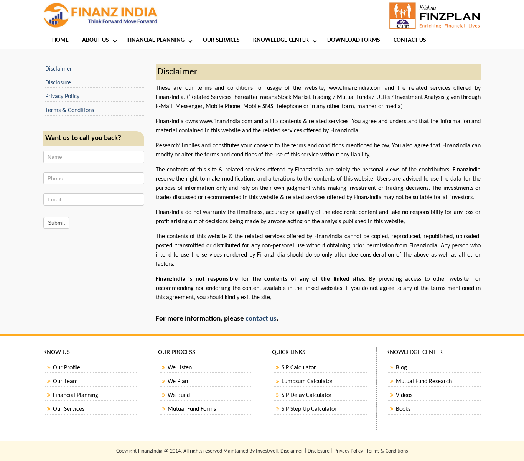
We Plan (178, 382)
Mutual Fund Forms (192, 409)
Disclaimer (58, 69)
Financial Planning (75, 395)
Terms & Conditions (69, 110)
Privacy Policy (62, 97)
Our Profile (66, 368)
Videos (404, 395)
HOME (60, 40)
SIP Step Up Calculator (309, 409)
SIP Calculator (299, 368)
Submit (56, 223)
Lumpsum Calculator (307, 382)
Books (403, 409)
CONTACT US (410, 40)
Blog (401, 368)
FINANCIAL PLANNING (156, 40)
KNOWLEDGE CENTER (281, 40)
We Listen (180, 368)
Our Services (68, 409)
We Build (179, 395)
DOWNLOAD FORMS (353, 40)
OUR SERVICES (221, 40)
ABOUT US (95, 40)
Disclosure (58, 83)
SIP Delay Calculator (307, 395)
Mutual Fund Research (424, 382)
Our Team (65, 382)
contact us (261, 319)
